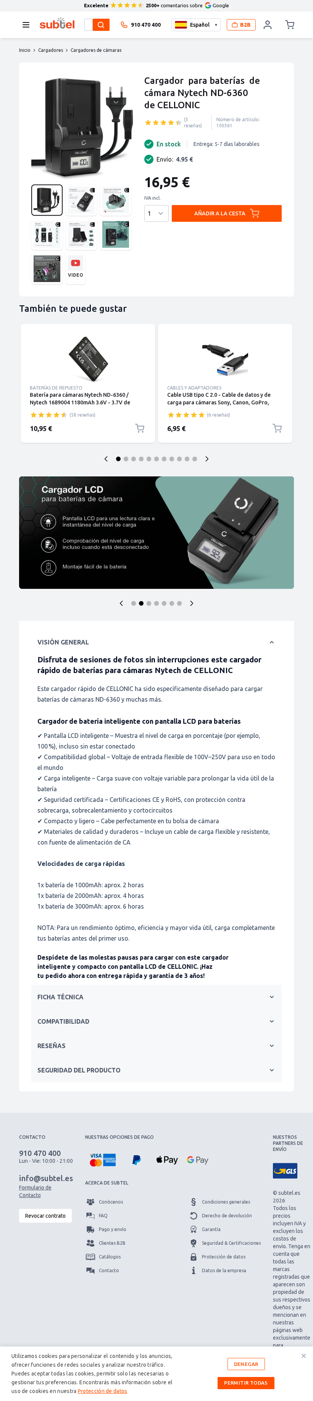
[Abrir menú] (28, 25)
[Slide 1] (133, 603)
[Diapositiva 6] (156, 459)
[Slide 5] (164, 603)
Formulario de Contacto (35, 1191)
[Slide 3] (149, 603)
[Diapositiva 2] (126, 459)
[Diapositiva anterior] (106, 458)
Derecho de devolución (227, 1215)
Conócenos (111, 1201)
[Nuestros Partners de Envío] (285, 1171)
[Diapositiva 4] (141, 459)
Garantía (211, 1229)
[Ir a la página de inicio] (57, 23)
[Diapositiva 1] (118, 459)
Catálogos (110, 1256)
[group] (163, 122)
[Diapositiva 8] (172, 459)
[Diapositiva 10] (187, 459)
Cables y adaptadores (194, 387)
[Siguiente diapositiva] (206, 458)
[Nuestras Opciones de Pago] (102, 1160)
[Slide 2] (141, 603)
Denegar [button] (246, 1364)
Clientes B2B (112, 1243)
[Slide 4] (156, 603)
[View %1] (47, 200)
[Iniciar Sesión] (268, 25)
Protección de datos (223, 1256)
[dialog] (156, 1373)
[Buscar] (101, 25)
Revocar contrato (45, 1216)
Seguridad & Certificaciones (231, 1243)
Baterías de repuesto (56, 387)
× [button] (304, 1355)
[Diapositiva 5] (149, 459)
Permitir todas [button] (246, 1382)
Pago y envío (112, 1229)
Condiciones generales (226, 1201)
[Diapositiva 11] (194, 459)
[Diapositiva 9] (179, 459)
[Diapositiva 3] (133, 459)
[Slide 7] (179, 603)
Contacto (109, 1270)
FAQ (103, 1215)
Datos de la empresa (224, 1270)
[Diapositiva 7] (164, 459)
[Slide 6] (171, 603)
